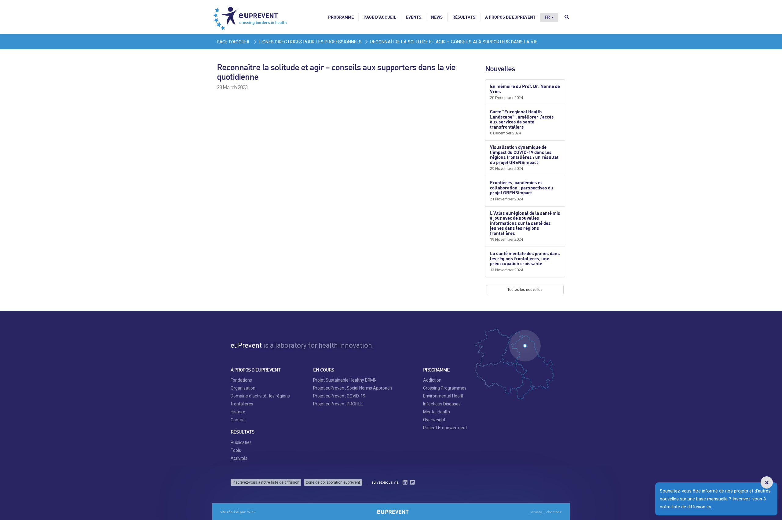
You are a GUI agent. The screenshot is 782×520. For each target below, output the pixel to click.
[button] (767, 482)
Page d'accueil (233, 42)
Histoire (238, 411)
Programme (341, 17)
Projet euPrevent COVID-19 (339, 396)
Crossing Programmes (444, 388)
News (437, 17)
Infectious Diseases (442, 403)
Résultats (463, 17)
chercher (553, 511)
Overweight (434, 419)
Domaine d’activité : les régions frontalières (260, 400)
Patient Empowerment (445, 427)
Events (413, 17)
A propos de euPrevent (510, 17)
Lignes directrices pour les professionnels (310, 42)
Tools (236, 450)
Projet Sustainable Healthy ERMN (345, 380)
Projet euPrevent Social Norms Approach (352, 388)
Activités (239, 458)
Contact (238, 419)
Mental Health (436, 411)
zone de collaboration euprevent (333, 482)
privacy (536, 511)
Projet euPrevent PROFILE (338, 403)
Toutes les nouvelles (525, 289)
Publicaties (241, 442)
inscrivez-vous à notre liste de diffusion (265, 482)
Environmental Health (444, 396)
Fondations (241, 380)
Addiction (432, 380)
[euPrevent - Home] (250, 16)
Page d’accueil (380, 17)
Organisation (243, 388)
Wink (251, 511)
